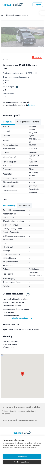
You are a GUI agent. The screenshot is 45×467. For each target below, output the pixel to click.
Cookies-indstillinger (22, 462)
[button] (19, 420)
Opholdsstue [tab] (24, 205)
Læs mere (13, 450)
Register (31, 105)
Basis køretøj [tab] (9, 205)
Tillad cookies (22, 456)
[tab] (8, 122)
